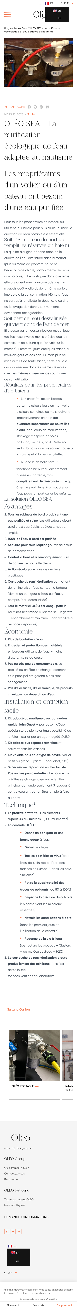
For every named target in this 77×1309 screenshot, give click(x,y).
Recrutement (12, 1179)
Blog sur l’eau (12, 28)
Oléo (24, 28)
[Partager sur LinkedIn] (41, 107)
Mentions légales (14, 1205)
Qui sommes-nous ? (16, 1167)
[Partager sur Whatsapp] (47, 107)
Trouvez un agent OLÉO (18, 1199)
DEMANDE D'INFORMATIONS (26, 1217)
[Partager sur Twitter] (35, 107)
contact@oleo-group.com (19, 1148)
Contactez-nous (14, 1173)
